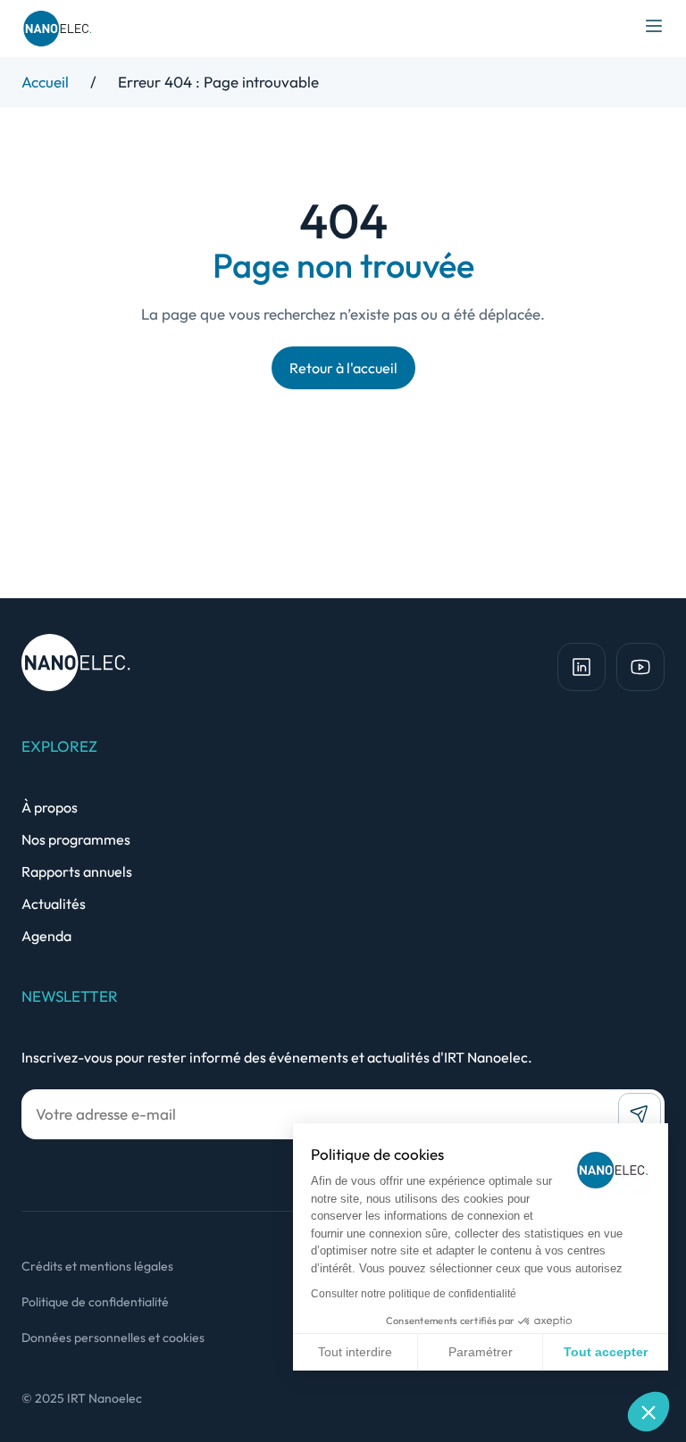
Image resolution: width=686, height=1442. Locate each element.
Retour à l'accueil (343, 368)
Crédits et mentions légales (97, 1266)
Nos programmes (75, 839)
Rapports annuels (76, 871)
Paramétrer (480, 1352)
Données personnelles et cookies (113, 1337)
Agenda (46, 936)
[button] (648, 1411)
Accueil (45, 81)
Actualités (53, 904)
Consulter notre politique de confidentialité (413, 1294)
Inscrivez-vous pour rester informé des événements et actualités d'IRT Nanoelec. (276, 1057)
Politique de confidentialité (95, 1302)
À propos (49, 807)
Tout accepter (606, 1352)
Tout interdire (355, 1352)
